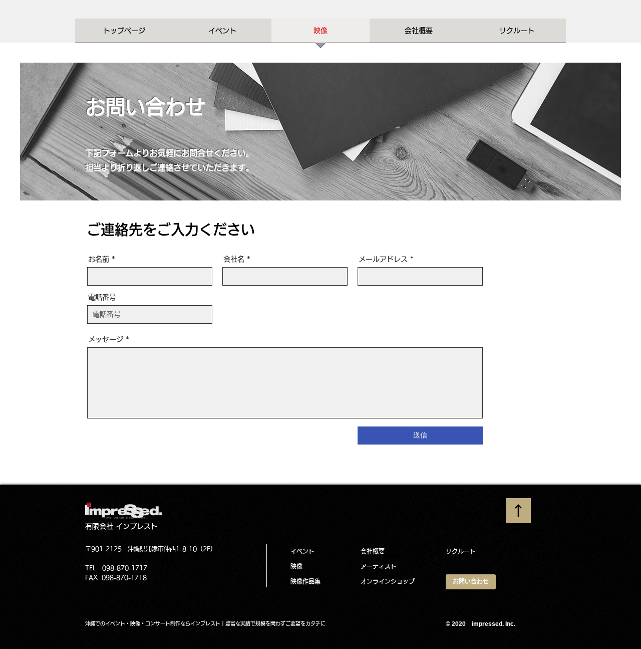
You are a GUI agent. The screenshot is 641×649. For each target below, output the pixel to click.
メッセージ (105, 339)
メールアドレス (383, 259)
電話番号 (102, 297)
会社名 (233, 259)
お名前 (98, 259)
